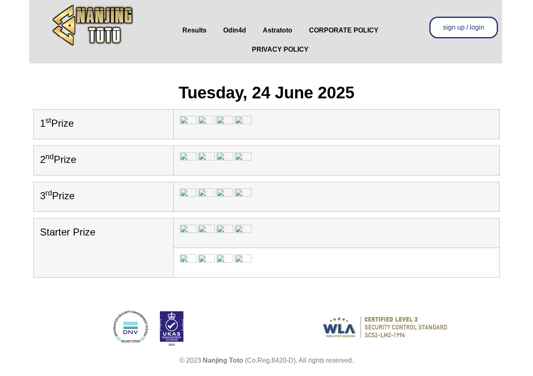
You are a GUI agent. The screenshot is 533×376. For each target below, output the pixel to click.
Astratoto (277, 30)
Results (194, 30)
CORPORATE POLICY (344, 30)
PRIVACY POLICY (280, 49)
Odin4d (234, 30)
